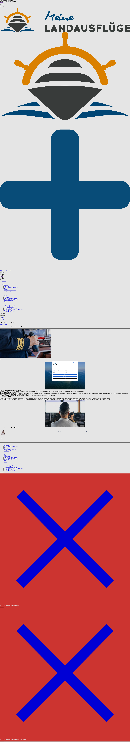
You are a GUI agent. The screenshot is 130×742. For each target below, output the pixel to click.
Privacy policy (75, 362)
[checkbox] (54, 370)
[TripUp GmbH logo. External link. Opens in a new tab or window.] (55, 363)
